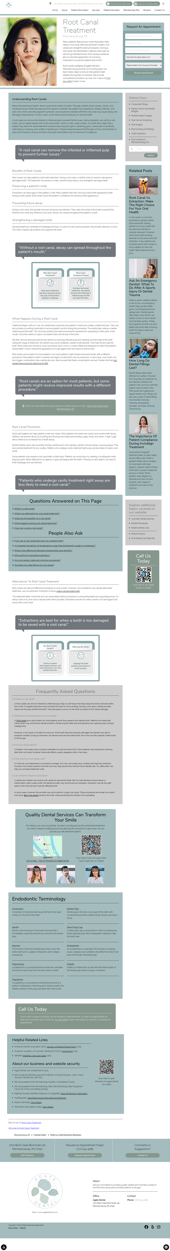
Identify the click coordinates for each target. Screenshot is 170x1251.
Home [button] (55, 10)
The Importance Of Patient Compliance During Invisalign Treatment (143, 441)
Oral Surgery (137, 124)
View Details (36, 1102)
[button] (4, 1247)
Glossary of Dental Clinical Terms (61, 1046)
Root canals (21, 720)
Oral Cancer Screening (141, 120)
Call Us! (148, 4)
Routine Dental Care (140, 528)
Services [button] (96, 10)
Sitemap (23, 1228)
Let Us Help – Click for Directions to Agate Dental (47, 861)
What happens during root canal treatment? (36, 523)
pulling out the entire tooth (68, 591)
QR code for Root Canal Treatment (23, 1128)
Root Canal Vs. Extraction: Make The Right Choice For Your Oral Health (141, 204)
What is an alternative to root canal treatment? (37, 513)
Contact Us (143, 1155)
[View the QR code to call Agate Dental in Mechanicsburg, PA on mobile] (143, 581)
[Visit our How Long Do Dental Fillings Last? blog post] (143, 357)
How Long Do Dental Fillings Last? (139, 364)
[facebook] (146, 1227)
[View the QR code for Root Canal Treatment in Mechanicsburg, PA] (91, 854)
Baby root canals (31, 795)
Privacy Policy (13, 1228)
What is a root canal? (25, 508)
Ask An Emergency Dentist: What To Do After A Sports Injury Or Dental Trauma (143, 287)
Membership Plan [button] (131, 10)
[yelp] (152, 1227)
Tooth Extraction (138, 133)
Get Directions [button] (27, 1155)
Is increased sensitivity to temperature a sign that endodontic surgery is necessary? (55, 545)
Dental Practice (138, 534)
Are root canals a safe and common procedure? (38, 560)
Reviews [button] (147, 10)
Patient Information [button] (79, 10)
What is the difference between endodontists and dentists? (43, 550)
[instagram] (163, 4)
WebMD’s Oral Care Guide (34, 1055)
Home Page (67, 1051)
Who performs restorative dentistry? (32, 555)
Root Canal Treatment (31, 1122)
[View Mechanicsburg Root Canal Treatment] (28, 85)
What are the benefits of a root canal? (33, 518)
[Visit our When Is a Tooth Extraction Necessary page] (95, 883)
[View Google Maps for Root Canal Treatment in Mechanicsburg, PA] (47, 858)
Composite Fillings (139, 104)
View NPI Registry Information (74, 1093)
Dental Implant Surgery (141, 115)
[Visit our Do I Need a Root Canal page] (66, 883)
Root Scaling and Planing (142, 129)
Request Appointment (85, 1155)
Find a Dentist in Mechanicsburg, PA (140, 140)
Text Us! (120, 4)
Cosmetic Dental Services (142, 519)
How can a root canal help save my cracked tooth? (39, 541)
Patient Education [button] (112, 10)
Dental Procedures (139, 523)
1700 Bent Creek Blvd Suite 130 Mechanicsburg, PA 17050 (78, 4)
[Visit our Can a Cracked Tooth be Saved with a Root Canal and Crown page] (36, 883)
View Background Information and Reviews (47, 1098)
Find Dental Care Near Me (143, 538)
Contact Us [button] (160, 10)
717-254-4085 (61, 1019)
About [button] (64, 10)
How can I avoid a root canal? (29, 528)
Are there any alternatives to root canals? (34, 565)
